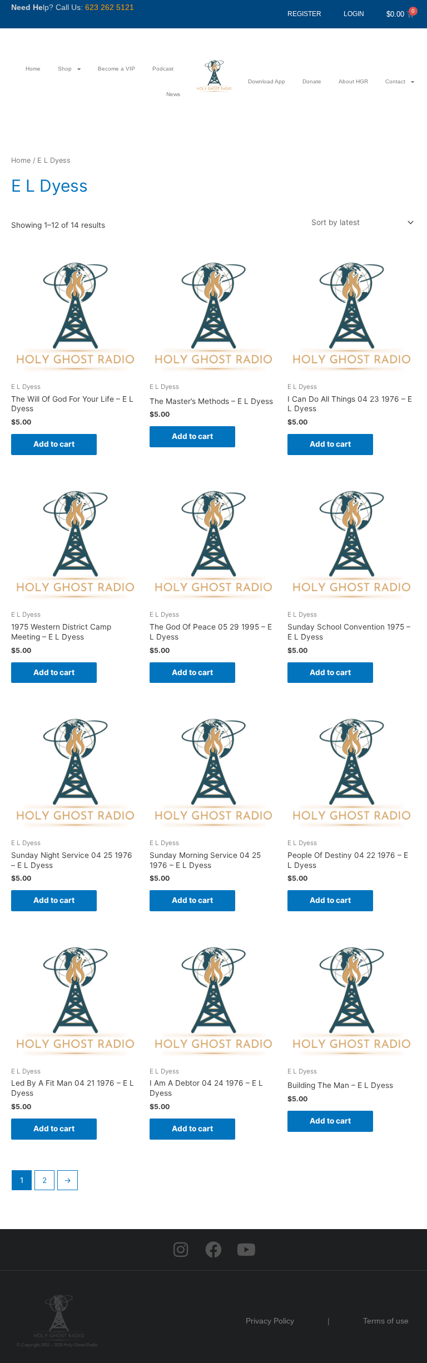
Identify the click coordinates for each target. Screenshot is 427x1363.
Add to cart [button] (54, 444)
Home (33, 69)
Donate (311, 81)
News (173, 94)
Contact (395, 81)
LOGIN (354, 14)
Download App (266, 81)
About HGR (353, 81)
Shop (65, 69)
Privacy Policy (270, 1320)
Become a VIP (116, 69)
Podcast (162, 69)
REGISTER (304, 14)
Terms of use (386, 1320)
